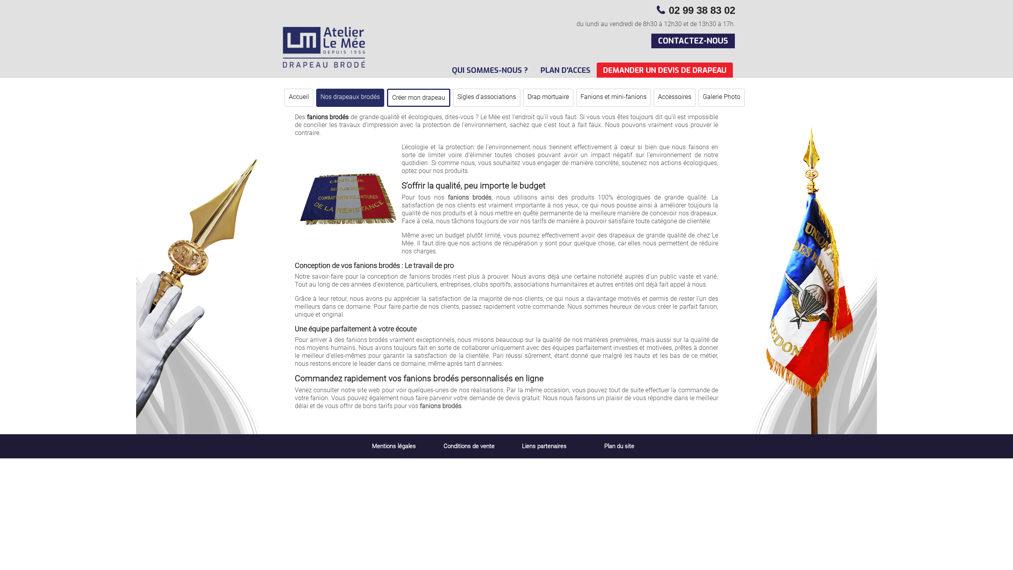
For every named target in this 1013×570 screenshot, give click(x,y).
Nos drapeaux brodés (350, 97)
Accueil (299, 97)
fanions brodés (328, 117)
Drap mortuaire (548, 97)
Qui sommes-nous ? (490, 70)
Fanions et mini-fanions (613, 97)
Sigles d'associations (486, 97)
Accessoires (674, 97)
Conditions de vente (469, 446)
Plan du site (619, 446)
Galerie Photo (721, 97)
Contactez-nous (693, 41)
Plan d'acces (565, 70)
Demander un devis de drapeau (665, 70)
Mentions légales (394, 446)
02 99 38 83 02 (702, 10)
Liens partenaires (544, 446)
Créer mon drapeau (418, 97)
